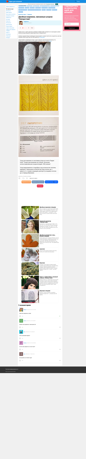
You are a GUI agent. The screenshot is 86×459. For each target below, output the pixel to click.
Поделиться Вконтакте (38, 181)
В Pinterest (40, 186)
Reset (32, 27)
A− (20, 27)
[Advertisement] (29, 198)
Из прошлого (8, 22)
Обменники (8, 35)
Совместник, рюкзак (10, 27)
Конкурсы (8, 37)
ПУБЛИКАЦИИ (42, 37)
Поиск (78, 1)
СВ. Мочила (8, 34)
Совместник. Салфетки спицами (10, 30)
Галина (25, 342)
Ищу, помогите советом (10, 14)
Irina (24, 331)
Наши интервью (9, 26)
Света (25, 320)
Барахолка (32, 7)
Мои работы (8, 10)
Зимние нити (8, 17)
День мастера (9, 24)
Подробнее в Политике (50, 4)
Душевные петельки (10, 15)
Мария (25, 309)
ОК (56, 4)
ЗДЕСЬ (50, 41)
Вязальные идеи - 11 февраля (25, 14)
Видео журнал (9, 12)
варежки (20, 176)
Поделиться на (51, 181)
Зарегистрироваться (10, 6)
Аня (24, 354)
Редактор (26, 21)
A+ (28, 27)
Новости (7, 32)
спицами (25, 176)
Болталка (8, 19)
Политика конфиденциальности (12, 369)
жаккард (29, 176)
